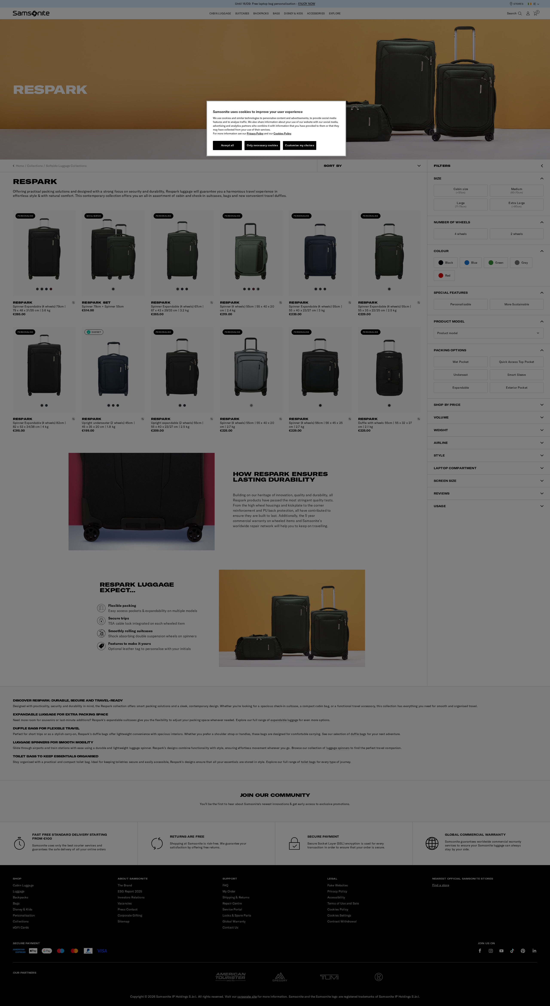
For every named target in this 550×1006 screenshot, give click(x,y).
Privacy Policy (255, 133)
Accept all (227, 145)
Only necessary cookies (262, 145)
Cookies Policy (282, 133)
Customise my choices (299, 145)
